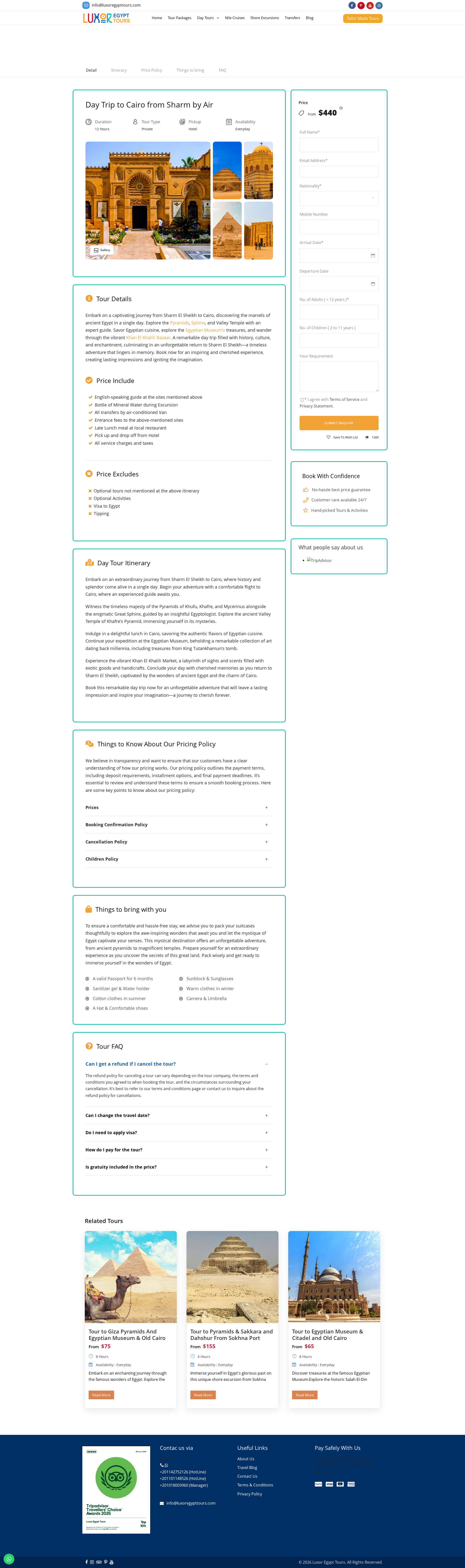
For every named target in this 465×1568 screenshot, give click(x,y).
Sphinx (198, 323)
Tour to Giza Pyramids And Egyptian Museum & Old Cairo (127, 1334)
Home (157, 17)
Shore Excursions (264, 17)
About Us (245, 1458)
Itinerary (119, 70)
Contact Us (247, 1476)
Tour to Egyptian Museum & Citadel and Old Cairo (327, 1334)
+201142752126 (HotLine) (183, 1472)
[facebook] (352, 5)
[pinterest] (361, 5)
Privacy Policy (249, 1494)
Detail (91, 70)
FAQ (222, 70)
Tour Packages (179, 17)
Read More (101, 1394)
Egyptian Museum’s (205, 330)
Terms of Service (344, 399)
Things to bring (190, 70)
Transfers (292, 17)
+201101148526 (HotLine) (183, 1478)
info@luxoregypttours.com (116, 5)
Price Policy (151, 70)
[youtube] (370, 5)
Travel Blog (247, 1467)
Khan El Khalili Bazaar (148, 337)
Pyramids (179, 323)
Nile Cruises (235, 17)
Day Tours (205, 17)
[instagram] (379, 5)
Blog (309, 17)
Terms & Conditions (255, 1485)
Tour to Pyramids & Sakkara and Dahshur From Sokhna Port (231, 1334)
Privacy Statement (316, 406)
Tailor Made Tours (363, 18)
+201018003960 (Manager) (184, 1485)
